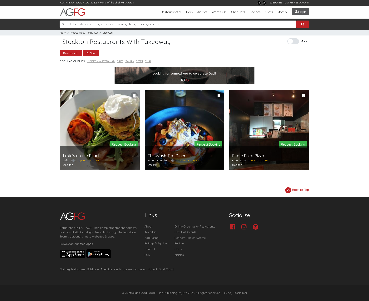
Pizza (139, 61)
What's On (219, 12)
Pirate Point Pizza (248, 155)
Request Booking (124, 144)
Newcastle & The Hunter (84, 32)
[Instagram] (264, 3)
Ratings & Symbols (157, 243)
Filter (92, 53)
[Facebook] (259, 3)
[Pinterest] (256, 227)
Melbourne (78, 269)
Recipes (255, 12)
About (148, 226)
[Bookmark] (134, 95)
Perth (117, 269)
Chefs (269, 12)
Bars (189, 12)
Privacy (227, 293)
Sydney (65, 269)
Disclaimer (240, 293)
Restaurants (169, 12)
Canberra (139, 269)
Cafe (120, 61)
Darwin (127, 269)
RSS (147, 255)
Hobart (152, 269)
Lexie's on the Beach (82, 155)
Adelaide (106, 269)
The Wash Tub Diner (166, 155)
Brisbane (93, 269)
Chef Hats (238, 12)
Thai (148, 61)
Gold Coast (166, 269)
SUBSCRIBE (275, 2)
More (281, 12)
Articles (202, 12)
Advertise (150, 232)
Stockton (108, 32)
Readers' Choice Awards (190, 238)
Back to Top (300, 190)
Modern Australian (101, 61)
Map (304, 41)
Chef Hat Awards (124, 2)
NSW (63, 32)
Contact (150, 249)
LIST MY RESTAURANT (296, 2)
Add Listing (152, 238)
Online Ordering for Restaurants (195, 226)
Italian (129, 61)
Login (302, 12)
